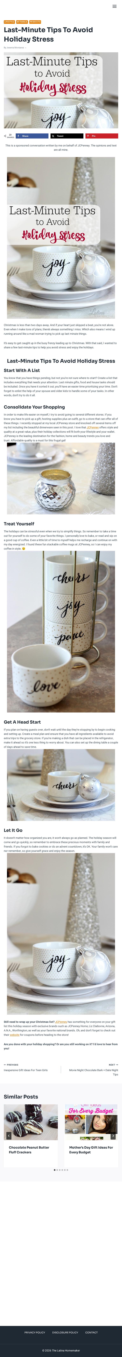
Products (35, 22)
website (14, 1035)
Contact (91, 1332)
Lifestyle (9, 22)
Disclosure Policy (65, 1332)
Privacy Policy (34, 1332)
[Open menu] (114, 6)
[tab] (54, 1170)
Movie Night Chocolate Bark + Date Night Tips (93, 1070)
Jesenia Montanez (15, 47)
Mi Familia (22, 22)
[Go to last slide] (8, 1136)
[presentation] (31, 1122)
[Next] (113, 1136)
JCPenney (93, 427)
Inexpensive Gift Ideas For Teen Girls (26, 1067)
